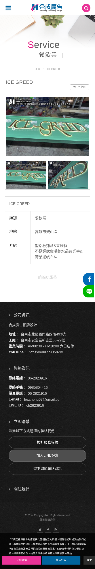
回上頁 (81, 87)
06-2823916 (37, 378)
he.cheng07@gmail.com (43, 399)
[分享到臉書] (48, 530)
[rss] (56, 530)
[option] (47, 126)
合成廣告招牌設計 (23, 325)
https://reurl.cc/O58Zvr (46, 352)
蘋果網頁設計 (47, 519)
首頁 (37, 69)
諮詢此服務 (47, 277)
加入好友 (61, 560)
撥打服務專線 (47, 442)
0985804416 (38, 387)
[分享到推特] (40, 530)
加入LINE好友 (47, 455)
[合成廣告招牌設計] (46, 7)
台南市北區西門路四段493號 (43, 334)
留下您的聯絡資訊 (47, 469)
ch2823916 (35, 405)
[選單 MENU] (8, 8)
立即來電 (21, 560)
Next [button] (81, 128)
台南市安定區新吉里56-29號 (43, 340)
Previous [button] (13, 128)
